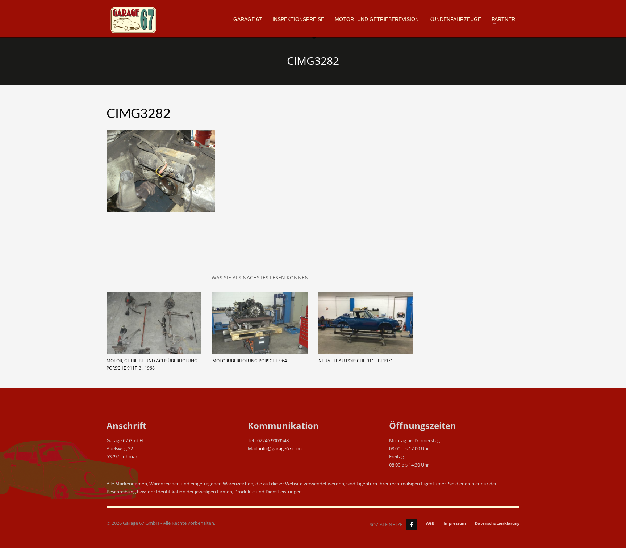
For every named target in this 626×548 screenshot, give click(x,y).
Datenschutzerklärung (497, 523)
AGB (430, 523)
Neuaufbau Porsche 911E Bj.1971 (355, 361)
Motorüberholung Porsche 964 (249, 361)
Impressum (454, 523)
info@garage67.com (280, 448)
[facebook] (411, 524)
